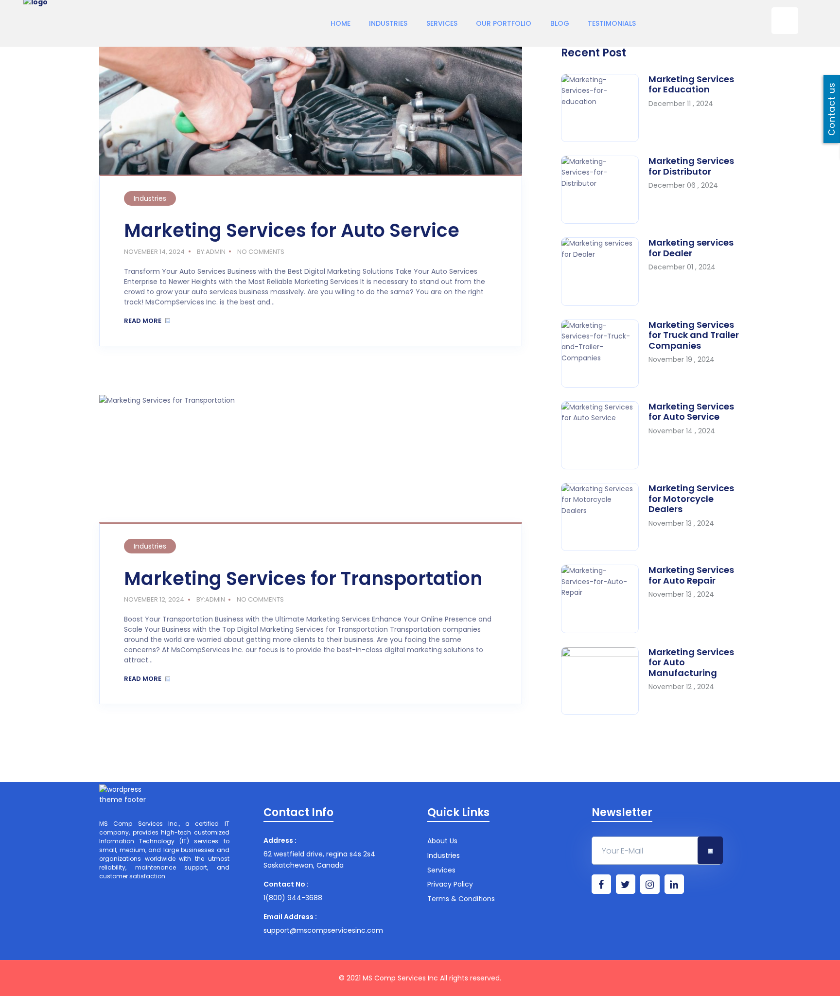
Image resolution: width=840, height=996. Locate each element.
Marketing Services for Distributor (691, 166)
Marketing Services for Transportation (303, 578)
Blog (559, 23)
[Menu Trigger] (784, 20)
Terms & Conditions (461, 899)
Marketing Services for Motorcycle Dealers (691, 498)
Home (340, 23)
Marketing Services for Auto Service (291, 230)
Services (441, 23)
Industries (388, 23)
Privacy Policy (450, 884)
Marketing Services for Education (691, 84)
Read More (143, 320)
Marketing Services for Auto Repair (691, 575)
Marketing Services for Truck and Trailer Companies (693, 335)
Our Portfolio (503, 23)
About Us (442, 841)
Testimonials (612, 23)
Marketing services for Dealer (691, 247)
